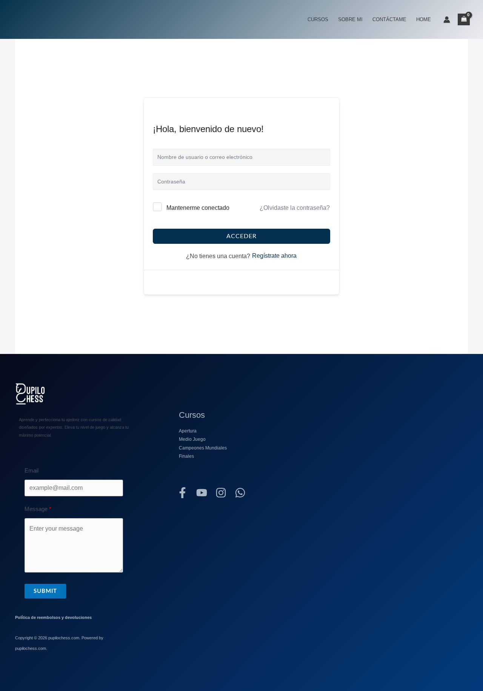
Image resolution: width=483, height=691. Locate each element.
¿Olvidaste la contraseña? (295, 208)
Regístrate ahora (274, 255)
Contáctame (389, 19)
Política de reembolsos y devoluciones (53, 617)
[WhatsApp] (240, 492)
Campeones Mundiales (203, 448)
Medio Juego (192, 439)
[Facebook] (182, 492)
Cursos (318, 19)
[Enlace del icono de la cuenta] (446, 19)
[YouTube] (201, 492)
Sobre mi (350, 19)
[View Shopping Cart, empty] (464, 19)
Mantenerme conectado (197, 208)
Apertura (188, 431)
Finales (186, 456)
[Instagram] (220, 492)
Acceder (241, 236)
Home (423, 19)
